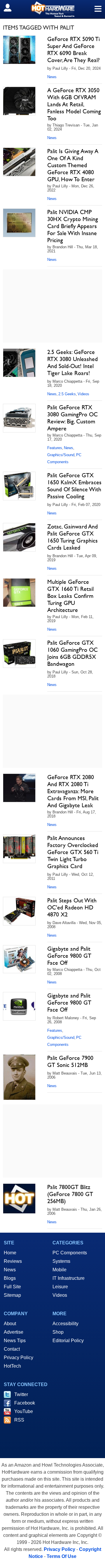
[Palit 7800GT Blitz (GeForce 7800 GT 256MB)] (19, 1198)
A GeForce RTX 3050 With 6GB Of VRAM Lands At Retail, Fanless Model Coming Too (74, 104)
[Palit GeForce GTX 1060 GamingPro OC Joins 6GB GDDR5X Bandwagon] (19, 653)
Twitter (21, 1394)
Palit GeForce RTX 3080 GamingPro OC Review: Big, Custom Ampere (72, 418)
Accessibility (65, 1323)
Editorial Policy (68, 1340)
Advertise (13, 1332)
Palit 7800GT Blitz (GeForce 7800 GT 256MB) (70, 1194)
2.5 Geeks (67, 394)
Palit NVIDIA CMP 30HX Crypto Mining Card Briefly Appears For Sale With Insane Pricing (72, 226)
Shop (58, 1332)
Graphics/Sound (60, 455)
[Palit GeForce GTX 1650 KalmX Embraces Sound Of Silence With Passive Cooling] (19, 486)
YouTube (23, 1411)
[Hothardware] (52, 9)
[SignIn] (11, 7)
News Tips (15, 1340)
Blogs (10, 1278)
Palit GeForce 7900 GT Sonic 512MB (70, 1061)
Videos (83, 394)
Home (10, 1252)
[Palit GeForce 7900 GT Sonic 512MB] (19, 1077)
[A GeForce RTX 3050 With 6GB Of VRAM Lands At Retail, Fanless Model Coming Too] (19, 101)
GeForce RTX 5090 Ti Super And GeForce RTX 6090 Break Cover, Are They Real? (73, 49)
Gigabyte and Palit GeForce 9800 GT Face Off (69, 955)
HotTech (12, 1366)
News (52, 77)
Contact (12, 1349)
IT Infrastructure (68, 1278)
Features (54, 448)
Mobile (59, 1269)
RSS (19, 1419)
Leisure (60, 1286)
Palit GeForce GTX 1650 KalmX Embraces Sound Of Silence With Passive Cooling (74, 486)
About (10, 1323)
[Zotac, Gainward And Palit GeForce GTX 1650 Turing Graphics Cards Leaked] (19, 537)
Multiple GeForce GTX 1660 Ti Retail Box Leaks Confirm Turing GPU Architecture (70, 595)
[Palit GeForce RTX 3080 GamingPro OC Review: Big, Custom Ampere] (19, 418)
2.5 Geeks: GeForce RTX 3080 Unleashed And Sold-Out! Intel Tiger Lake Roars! (72, 362)
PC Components (69, 1252)
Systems (61, 1261)
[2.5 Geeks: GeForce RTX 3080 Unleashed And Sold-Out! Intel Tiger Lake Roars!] (19, 363)
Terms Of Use (61, 1556)
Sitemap (12, 1295)
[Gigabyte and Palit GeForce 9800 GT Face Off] (19, 959)
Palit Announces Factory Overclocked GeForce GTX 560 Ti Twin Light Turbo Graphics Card (72, 852)
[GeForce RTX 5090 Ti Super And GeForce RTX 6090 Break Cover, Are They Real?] (19, 50)
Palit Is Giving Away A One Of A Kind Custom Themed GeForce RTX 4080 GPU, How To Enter (72, 165)
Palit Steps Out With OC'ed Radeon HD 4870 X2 (72, 907)
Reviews (13, 1261)
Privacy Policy (18, 1357)
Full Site (12, 1286)
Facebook (24, 1402)
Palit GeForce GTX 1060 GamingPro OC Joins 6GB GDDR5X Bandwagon (72, 653)
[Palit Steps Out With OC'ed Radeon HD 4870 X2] (19, 911)
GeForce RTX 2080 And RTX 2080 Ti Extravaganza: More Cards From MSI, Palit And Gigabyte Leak (73, 791)
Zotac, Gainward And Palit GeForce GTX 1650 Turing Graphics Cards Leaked (72, 537)
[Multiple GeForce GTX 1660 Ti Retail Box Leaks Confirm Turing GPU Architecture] (19, 593)
